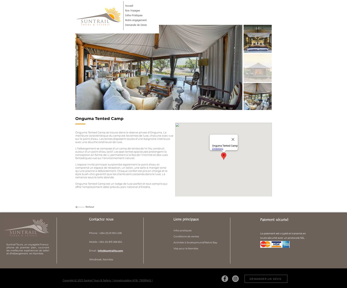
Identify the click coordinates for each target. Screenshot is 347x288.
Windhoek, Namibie (101, 259)
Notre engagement (136, 20)
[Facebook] (224, 278)
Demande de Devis (136, 25)
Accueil (129, 6)
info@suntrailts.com (110, 250)
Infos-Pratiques (134, 15)
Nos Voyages (132, 10)
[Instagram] (235, 278)
